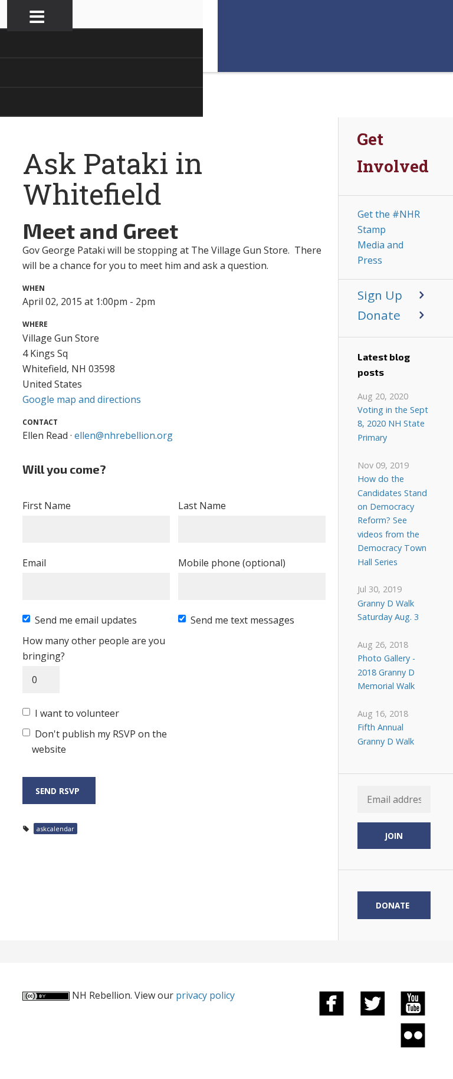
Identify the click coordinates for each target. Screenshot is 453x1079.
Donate (379, 315)
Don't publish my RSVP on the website (99, 741)
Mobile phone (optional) (231, 562)
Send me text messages (242, 620)
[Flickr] (413, 1034)
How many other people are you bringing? (93, 648)
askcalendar (55, 828)
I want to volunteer (77, 713)
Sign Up (379, 295)
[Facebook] (331, 1002)
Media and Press (380, 252)
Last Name (202, 505)
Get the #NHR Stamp (388, 222)
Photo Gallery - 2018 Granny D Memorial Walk (386, 671)
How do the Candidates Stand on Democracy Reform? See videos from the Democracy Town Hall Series (392, 520)
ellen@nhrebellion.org (123, 435)
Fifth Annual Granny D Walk (385, 733)
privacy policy (205, 995)
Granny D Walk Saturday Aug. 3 (388, 610)
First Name (46, 505)
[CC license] (46, 995)
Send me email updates (86, 620)
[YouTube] (413, 1002)
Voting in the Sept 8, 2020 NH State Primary (392, 423)
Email (34, 562)
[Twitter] (372, 1002)
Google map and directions (81, 399)
